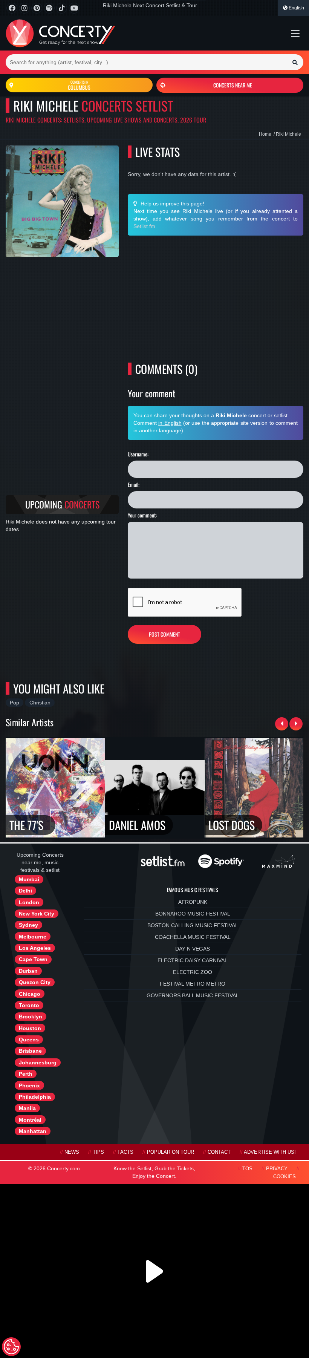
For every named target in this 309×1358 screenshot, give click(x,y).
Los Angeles (35, 948)
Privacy (277, 1168)
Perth (25, 1074)
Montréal (30, 1120)
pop (14, 703)
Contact (219, 1152)
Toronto (29, 1005)
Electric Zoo (192, 972)
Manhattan (32, 1131)
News (71, 1152)
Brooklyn (30, 1017)
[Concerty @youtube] (74, 8)
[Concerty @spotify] (49, 8)
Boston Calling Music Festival (192, 925)
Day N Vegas (192, 949)
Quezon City (34, 982)
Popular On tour (170, 1152)
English (296, 8)
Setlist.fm (144, 226)
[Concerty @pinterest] (36, 8)
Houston (30, 1028)
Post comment (164, 634)
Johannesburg (38, 1062)
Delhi (25, 891)
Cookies (284, 1176)
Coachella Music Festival (193, 937)
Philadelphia (35, 1097)
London (29, 902)
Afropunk (192, 902)
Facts (125, 1152)
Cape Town (33, 959)
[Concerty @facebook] (11, 8)
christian (39, 703)
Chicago (29, 994)
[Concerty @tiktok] (61, 8)
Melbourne (32, 937)
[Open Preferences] (11, 1346)
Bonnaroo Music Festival (192, 914)
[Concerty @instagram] (24, 8)
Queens (29, 1039)
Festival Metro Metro (192, 984)
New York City (36, 914)
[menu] (295, 33)
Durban (28, 971)
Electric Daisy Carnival (193, 960)
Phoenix (29, 1085)
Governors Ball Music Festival (193, 995)
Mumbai (29, 879)
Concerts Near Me (232, 85)
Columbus (79, 85)
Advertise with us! (270, 1152)
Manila (27, 1108)
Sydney (28, 925)
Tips (98, 1152)
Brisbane (30, 1051)
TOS (247, 1168)
